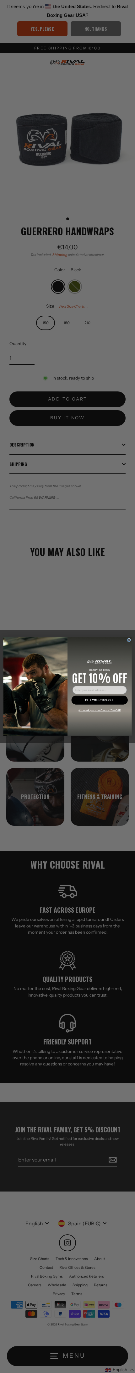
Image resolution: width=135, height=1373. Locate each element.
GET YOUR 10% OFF (99, 700)
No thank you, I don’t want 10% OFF (99, 710)
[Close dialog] (128, 640)
